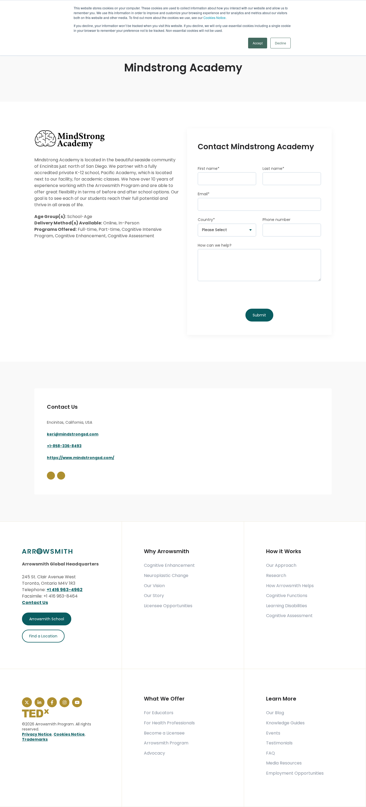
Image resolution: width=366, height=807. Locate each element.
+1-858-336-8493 (64, 446)
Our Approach (281, 565)
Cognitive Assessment (289, 616)
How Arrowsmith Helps (290, 586)
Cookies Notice (69, 734)
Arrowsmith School (46, 619)
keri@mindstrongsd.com (72, 434)
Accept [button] (258, 43)
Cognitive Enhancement (169, 565)
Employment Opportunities (295, 773)
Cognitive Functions (286, 596)
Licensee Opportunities (168, 606)
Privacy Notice (37, 734)
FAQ (270, 753)
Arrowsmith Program (166, 743)
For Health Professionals (169, 723)
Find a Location (43, 636)
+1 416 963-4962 (65, 590)
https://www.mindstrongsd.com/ (80, 457)
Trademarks (35, 739)
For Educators (158, 713)
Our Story (154, 596)
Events (273, 733)
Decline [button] (280, 43)
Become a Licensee (164, 733)
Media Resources (284, 763)
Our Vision (154, 586)
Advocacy (154, 753)
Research (276, 576)
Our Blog (275, 713)
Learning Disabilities (286, 606)
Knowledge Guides (285, 723)
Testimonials (279, 743)
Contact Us (35, 602)
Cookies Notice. (214, 17)
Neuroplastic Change (166, 576)
